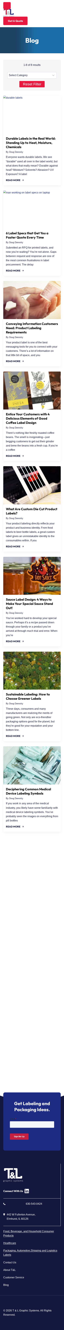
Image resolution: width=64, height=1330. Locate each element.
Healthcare (9, 1243)
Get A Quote (15, 20)
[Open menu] (7, 5)
